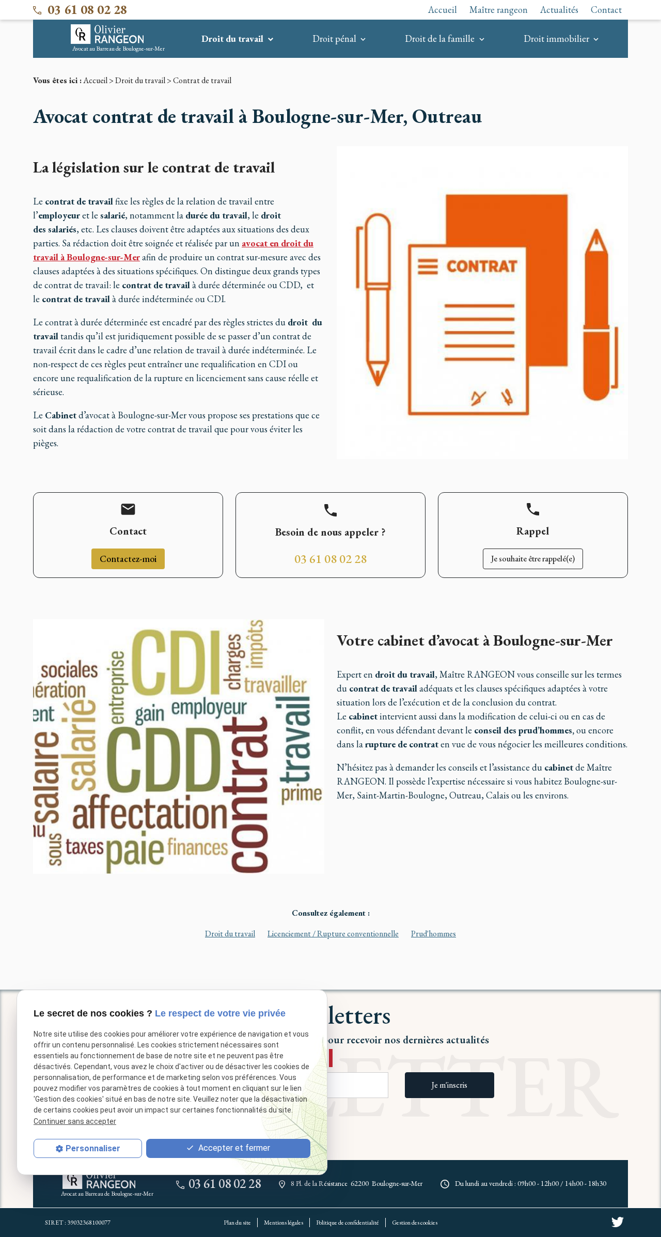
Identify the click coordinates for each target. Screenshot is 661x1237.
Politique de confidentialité (347, 1222)
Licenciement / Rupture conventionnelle (333, 933)
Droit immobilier (556, 38)
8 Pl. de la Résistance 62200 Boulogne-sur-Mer (356, 1183)
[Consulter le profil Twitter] (619, 1221)
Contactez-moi (128, 559)
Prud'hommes (433, 933)
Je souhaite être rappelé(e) (533, 558)
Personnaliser (93, 1148)
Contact (606, 9)
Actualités (559, 9)
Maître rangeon (498, 9)
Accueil (442, 9)
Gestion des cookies (414, 1222)
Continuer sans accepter (75, 1121)
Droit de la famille (440, 38)
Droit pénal (334, 38)
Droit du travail (232, 38)
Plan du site (237, 1222)
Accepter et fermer (233, 1148)
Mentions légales (283, 1222)
